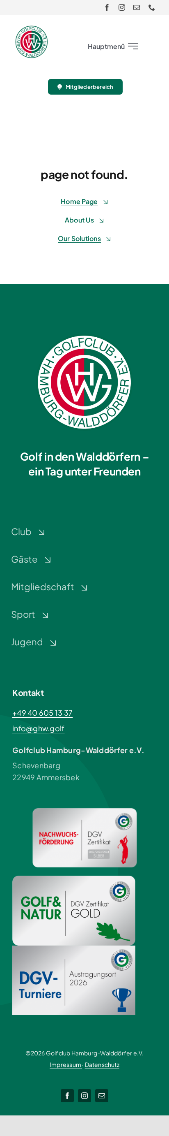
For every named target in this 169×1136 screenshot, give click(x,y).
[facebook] (107, 7)
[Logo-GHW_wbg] (31, 29)
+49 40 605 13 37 (42, 712)
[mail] (136, 7)
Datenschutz (102, 1064)
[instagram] (122, 7)
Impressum (66, 1064)
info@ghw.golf (38, 728)
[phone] (151, 7)
